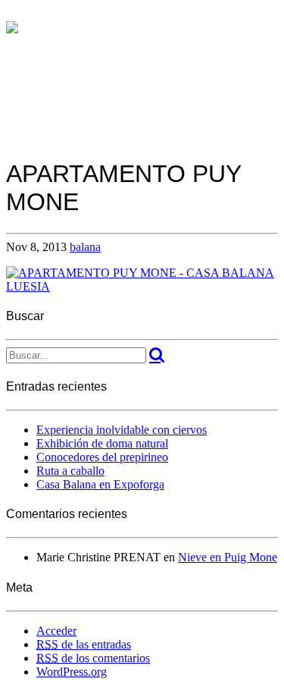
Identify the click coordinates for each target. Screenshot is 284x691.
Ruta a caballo (70, 470)
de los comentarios (93, 658)
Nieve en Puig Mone (227, 557)
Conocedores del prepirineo (102, 457)
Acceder (56, 630)
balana (85, 246)
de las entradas (83, 644)
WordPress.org (71, 671)
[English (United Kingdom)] (27, 14)
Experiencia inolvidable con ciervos (121, 429)
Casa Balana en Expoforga (100, 484)
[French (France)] (42, 14)
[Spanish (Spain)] (12, 14)
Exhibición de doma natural (102, 443)
